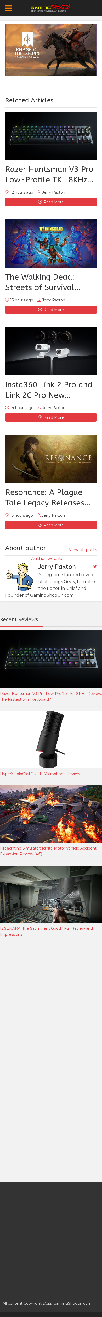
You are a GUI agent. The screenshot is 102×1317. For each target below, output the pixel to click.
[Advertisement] (51, 1000)
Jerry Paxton (53, 192)
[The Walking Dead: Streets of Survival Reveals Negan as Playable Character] (51, 243)
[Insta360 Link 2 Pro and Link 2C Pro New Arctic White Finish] (51, 351)
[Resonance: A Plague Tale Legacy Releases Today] (51, 459)
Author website (47, 558)
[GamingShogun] (51, 7)
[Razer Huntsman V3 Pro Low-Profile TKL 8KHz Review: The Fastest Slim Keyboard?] (51, 136)
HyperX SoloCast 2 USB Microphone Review (40, 773)
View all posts (83, 549)
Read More (53, 202)
